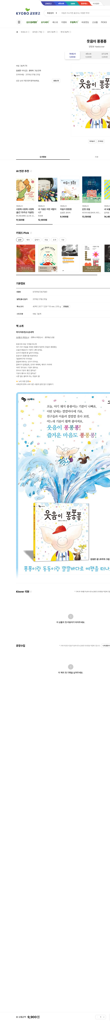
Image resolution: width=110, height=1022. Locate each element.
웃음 (46, 240)
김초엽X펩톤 (31, 22)
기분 (62, 240)
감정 (19, 240)
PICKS (104, 22)
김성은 (18, 71)
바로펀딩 (85, 22)
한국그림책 (65, 32)
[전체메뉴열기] (19, 22)
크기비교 (100, 141)
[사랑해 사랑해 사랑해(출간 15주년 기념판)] (25, 199)
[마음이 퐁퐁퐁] (69, 197)
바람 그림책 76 (21, 66)
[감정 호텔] (91, 197)
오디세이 (44, 22)
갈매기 (37, 240)
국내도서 (24, 32)
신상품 (95, 22)
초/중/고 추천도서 (22, 337)
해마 (28, 240)
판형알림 (66, 306)
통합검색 (50, 13)
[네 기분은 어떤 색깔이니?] (47, 199)
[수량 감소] (97, 1017)
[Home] (17, 32)
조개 (54, 240)
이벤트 (64, 22)
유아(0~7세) (37, 32)
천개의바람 (20, 75)
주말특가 (73, 22)
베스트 (55, 22)
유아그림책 (51, 32)
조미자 (31, 71)
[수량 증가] (103, 1017)
